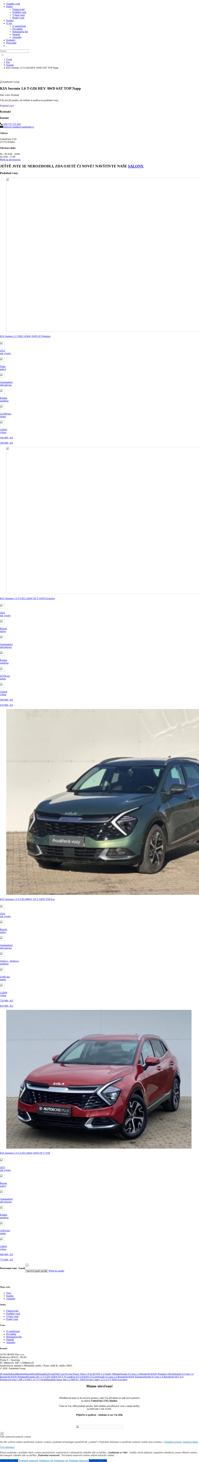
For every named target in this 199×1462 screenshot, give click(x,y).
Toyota (51, 1374)
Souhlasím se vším (9, 1460)
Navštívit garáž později (36, 1271)
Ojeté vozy (59, 1374)
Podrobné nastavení (28, 1460)
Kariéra (10, 20)
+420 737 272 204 (11, 124)
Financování (18, 9)
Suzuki (29, 1374)
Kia (46, 1374)
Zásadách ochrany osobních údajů (181, 1442)
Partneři (16, 34)
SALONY (135, 166)
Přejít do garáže (56, 1271)
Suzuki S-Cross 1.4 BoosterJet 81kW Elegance (121, 1376)
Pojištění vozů (19, 12)
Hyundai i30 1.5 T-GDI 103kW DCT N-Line (48, 1376)
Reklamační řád (20, 31)
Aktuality (17, 37)
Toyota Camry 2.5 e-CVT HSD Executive (106, 1379)
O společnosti (19, 26)
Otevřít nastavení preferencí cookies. (18, 1371)
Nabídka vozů (13, 3)
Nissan (40, 1374)
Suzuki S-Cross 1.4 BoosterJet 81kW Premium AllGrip (147, 1374)
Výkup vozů (18, 15)
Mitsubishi (21, 1374)
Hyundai (4, 1374)
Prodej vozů (18, 17)
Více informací (7, 1447)
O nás (9, 23)
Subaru (12, 1374)
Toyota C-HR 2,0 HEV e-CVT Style (27, 1379)
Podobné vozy (7, 105)
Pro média (17, 29)
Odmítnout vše (46, 1460)
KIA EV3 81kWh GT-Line (84, 1376)
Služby (9, 6)
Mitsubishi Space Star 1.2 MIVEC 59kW (65, 1379)
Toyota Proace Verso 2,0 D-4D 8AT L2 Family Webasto (92, 1374)
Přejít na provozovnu (10, 159)
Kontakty (10, 40)
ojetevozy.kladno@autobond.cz (18, 127)
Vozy (8, 1293)
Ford (35, 1374)
